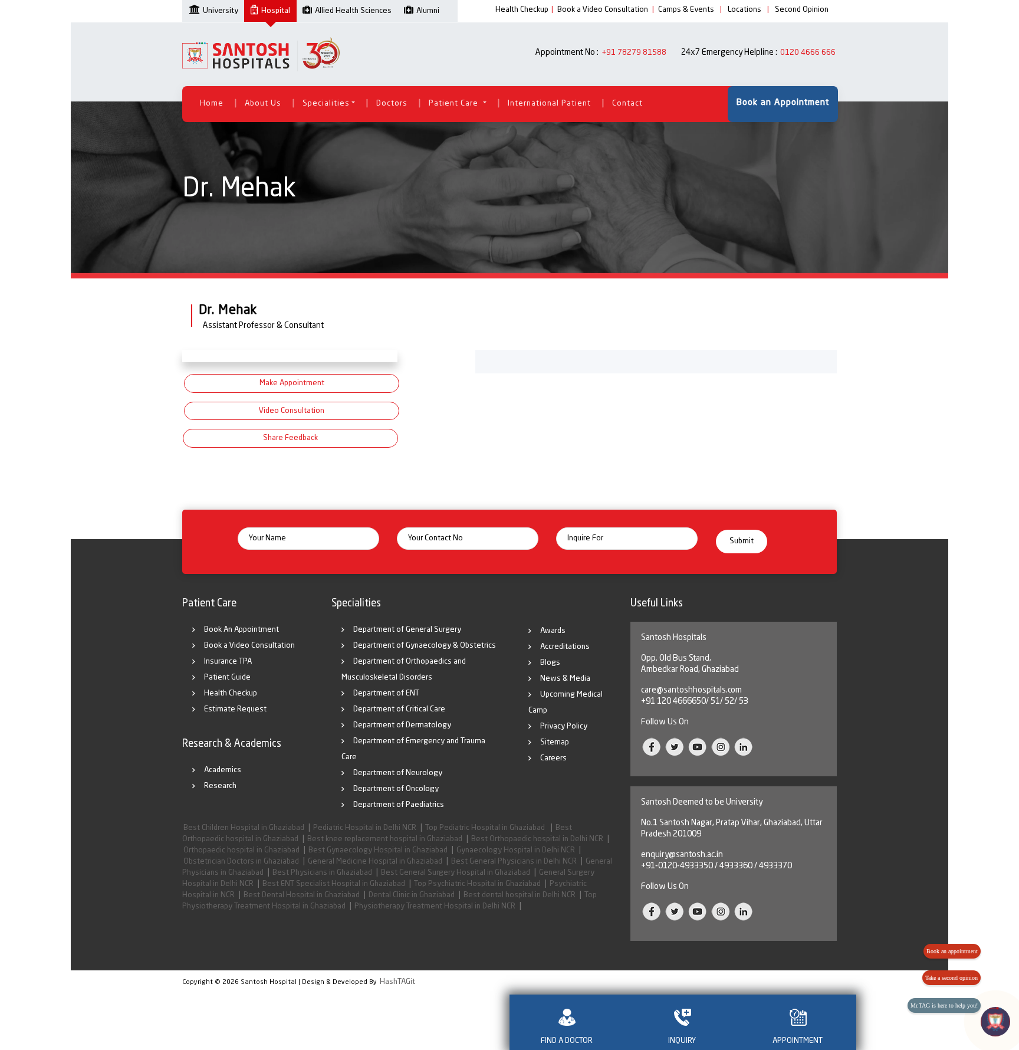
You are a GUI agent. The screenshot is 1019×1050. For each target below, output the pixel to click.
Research (220, 786)
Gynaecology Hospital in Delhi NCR (515, 850)
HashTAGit (397, 982)
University (220, 11)
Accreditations (565, 647)
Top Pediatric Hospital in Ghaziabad (486, 828)
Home (211, 103)
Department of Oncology (396, 789)
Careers (553, 758)
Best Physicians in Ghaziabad (322, 873)
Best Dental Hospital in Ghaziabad (302, 895)
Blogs (550, 663)
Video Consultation (291, 411)
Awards (553, 631)
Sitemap (554, 742)
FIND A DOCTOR (567, 1041)
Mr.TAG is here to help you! (944, 1005)
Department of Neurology (397, 773)
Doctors (391, 103)
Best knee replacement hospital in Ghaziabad (384, 839)
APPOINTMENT (798, 1041)
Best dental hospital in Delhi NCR (520, 895)
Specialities (326, 103)
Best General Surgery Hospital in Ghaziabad (455, 873)
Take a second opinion (951, 977)
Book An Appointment (241, 630)
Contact (627, 103)
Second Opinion (802, 10)
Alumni (427, 11)
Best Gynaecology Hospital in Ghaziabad (378, 850)
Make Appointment (291, 383)
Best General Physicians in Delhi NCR (514, 861)
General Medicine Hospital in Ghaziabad (375, 861)
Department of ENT (386, 693)
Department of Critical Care (399, 709)
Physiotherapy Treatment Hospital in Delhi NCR (434, 906)
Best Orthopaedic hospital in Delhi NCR (537, 839)
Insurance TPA (228, 661)
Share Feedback (290, 438)
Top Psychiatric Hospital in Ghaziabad (477, 884)
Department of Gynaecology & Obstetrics (424, 645)
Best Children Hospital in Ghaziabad (243, 828)
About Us (263, 103)
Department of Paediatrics (398, 805)
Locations (744, 10)
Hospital (275, 11)
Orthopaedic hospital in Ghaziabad (241, 850)
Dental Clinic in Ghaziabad (412, 895)
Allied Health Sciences (353, 11)
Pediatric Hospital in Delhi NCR (364, 828)
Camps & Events (686, 10)
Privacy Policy (563, 726)
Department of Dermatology (402, 725)
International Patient (549, 103)
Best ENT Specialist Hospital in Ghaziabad (333, 884)
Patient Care (455, 103)
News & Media (565, 678)
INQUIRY (682, 1041)
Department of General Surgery (407, 630)
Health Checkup (521, 10)
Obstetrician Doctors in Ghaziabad (241, 861)
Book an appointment (952, 951)
